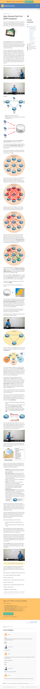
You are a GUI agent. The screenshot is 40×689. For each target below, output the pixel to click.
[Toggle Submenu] (27, 26)
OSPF (10, 13)
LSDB (12, 626)
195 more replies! (7, 683)
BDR (7, 626)
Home (8, 13)
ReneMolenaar (10, 646)
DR (8, 626)
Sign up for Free (8, 613)
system (9, 634)
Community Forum (31, 683)
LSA (10, 626)
